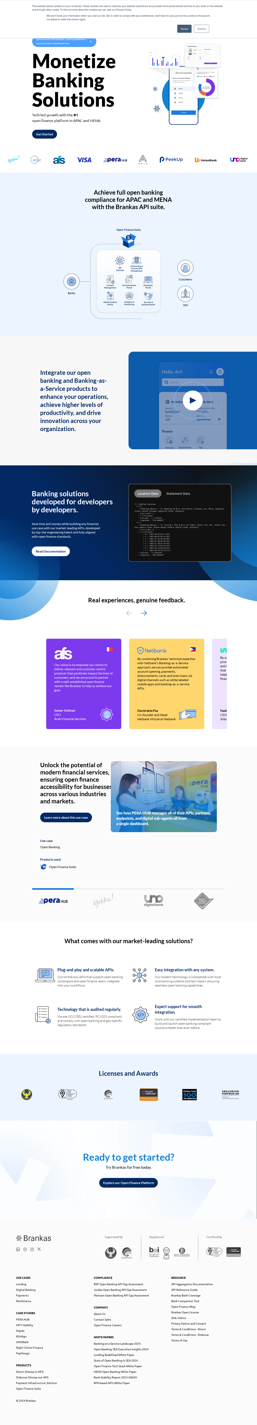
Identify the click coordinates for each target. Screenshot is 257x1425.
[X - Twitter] (39, 1249)
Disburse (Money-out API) (32, 1377)
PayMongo (23, 1353)
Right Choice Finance (29, 1347)
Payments (22, 1295)
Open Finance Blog (183, 1306)
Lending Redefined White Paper (114, 1355)
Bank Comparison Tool (185, 1301)
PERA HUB (23, 1319)
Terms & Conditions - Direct (188, 1329)
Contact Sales (102, 1319)
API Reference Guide (184, 1289)
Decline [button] (201, 28)
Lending (21, 1284)
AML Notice (178, 1318)
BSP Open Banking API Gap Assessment (118, 1284)
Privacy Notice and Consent (188, 1323)
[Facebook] (25, 1249)
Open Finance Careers (108, 1325)
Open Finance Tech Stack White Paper (118, 1366)
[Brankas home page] (33, 1238)
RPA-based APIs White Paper (112, 1383)
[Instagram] (32, 1249)
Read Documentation (51, 551)
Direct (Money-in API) (30, 1371)
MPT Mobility (24, 1325)
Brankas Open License (185, 1312)
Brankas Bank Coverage (186, 1295)
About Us (99, 1314)
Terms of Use (179, 1340)
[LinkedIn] (18, 1249)
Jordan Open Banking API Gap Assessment (120, 1289)
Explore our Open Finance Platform (128, 1183)
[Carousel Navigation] (136, 613)
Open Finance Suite (28, 1388)
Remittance (23, 1301)
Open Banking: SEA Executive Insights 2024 (121, 1349)
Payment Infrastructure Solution (36, 1383)
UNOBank (22, 1342)
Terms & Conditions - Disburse (190, 1334)
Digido (20, 1330)
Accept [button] (184, 28)
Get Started (44, 134)
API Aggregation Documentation (192, 1284)
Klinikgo (21, 1336)
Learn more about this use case (66, 817)
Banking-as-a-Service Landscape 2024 (117, 1343)
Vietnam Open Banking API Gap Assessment (121, 1295)
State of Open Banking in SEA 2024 (116, 1360)
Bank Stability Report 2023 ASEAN (115, 1377)
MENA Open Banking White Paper (115, 1371)
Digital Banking (26, 1289)
